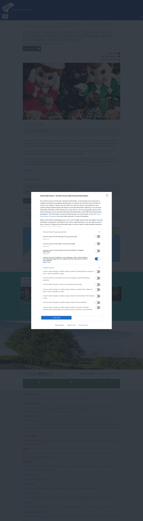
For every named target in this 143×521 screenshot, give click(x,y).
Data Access (71, 325)
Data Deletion (59, 325)
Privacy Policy (83, 325)
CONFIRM (56, 318)
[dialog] (71, 260)
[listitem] (71, 232)
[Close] (108, 196)
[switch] (97, 236)
